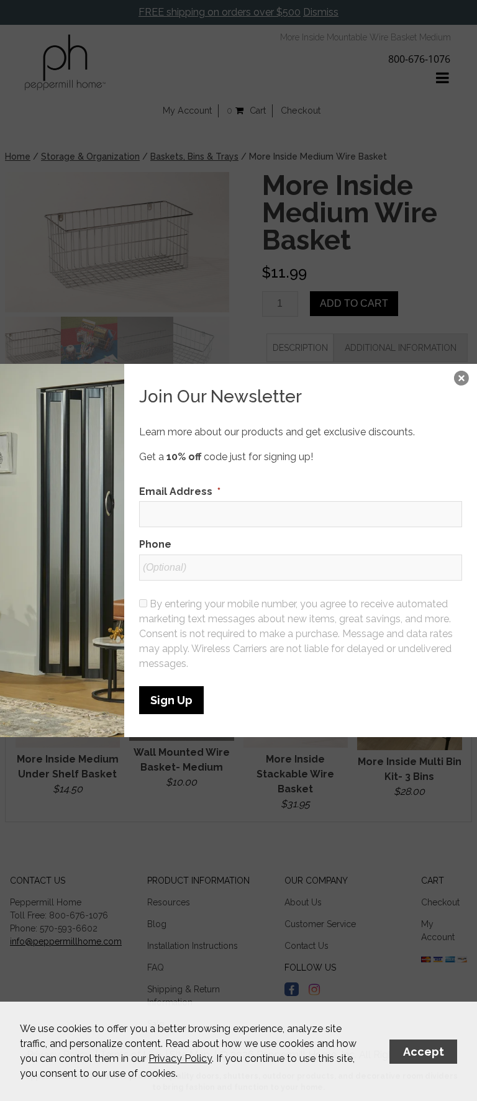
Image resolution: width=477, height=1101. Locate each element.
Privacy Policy (180, 1058)
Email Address (179, 491)
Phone (155, 544)
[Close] (461, 379)
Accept (423, 1051)
